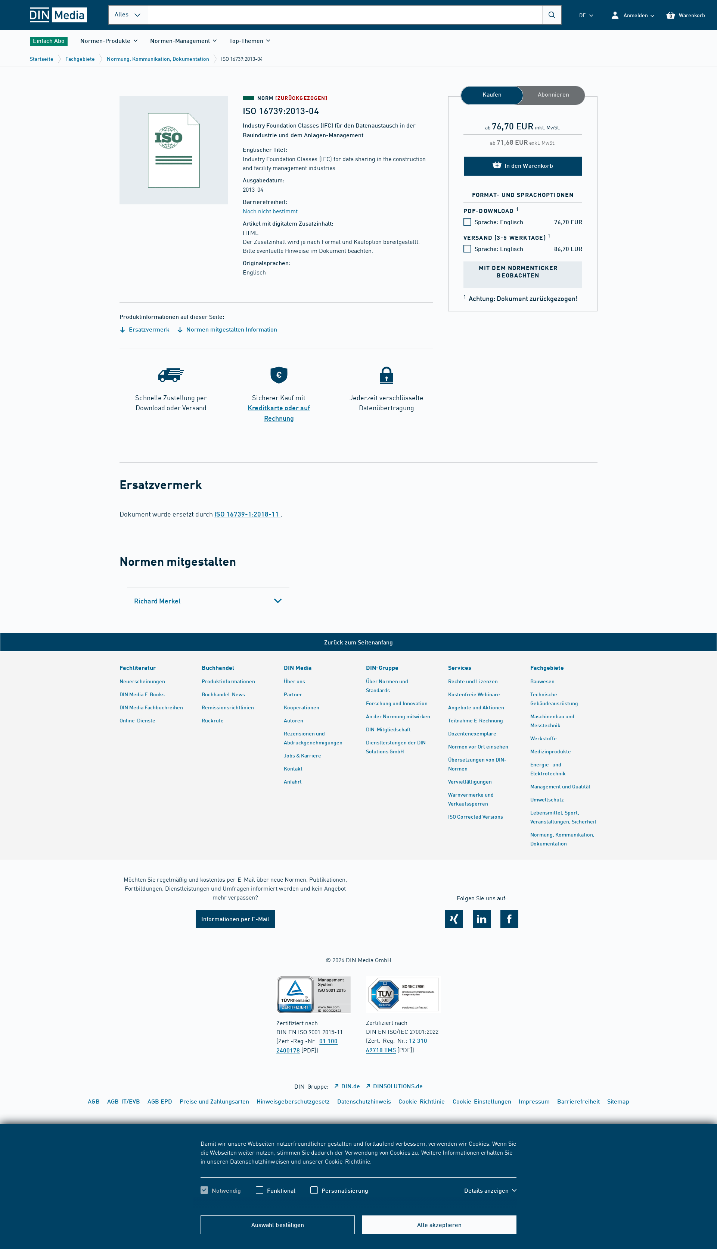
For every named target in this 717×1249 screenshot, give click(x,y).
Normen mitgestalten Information (231, 329)
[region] (358, 1173)
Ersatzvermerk (148, 329)
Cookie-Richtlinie (347, 1161)
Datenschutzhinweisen (259, 1161)
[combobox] (354, 15)
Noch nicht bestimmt (270, 211)
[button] (632, 15)
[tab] (208, 600)
